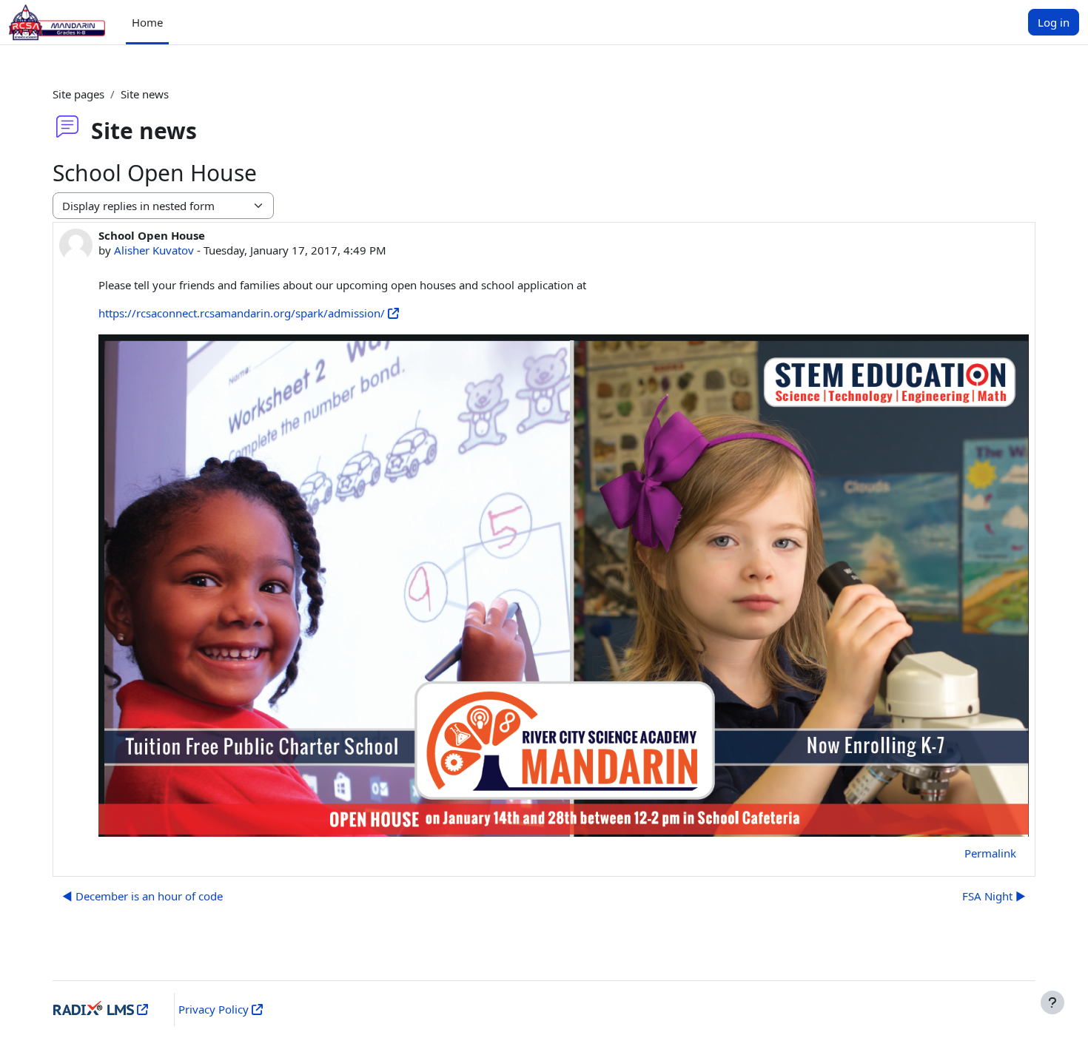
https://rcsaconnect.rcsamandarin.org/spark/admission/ (241, 313)
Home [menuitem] (147, 22)
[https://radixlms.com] (141, 1009)
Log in (1053, 22)
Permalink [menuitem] (990, 853)
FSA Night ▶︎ (994, 896)
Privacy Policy (213, 1009)
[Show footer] (1052, 1002)
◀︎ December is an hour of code (142, 896)
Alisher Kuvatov (154, 250)
